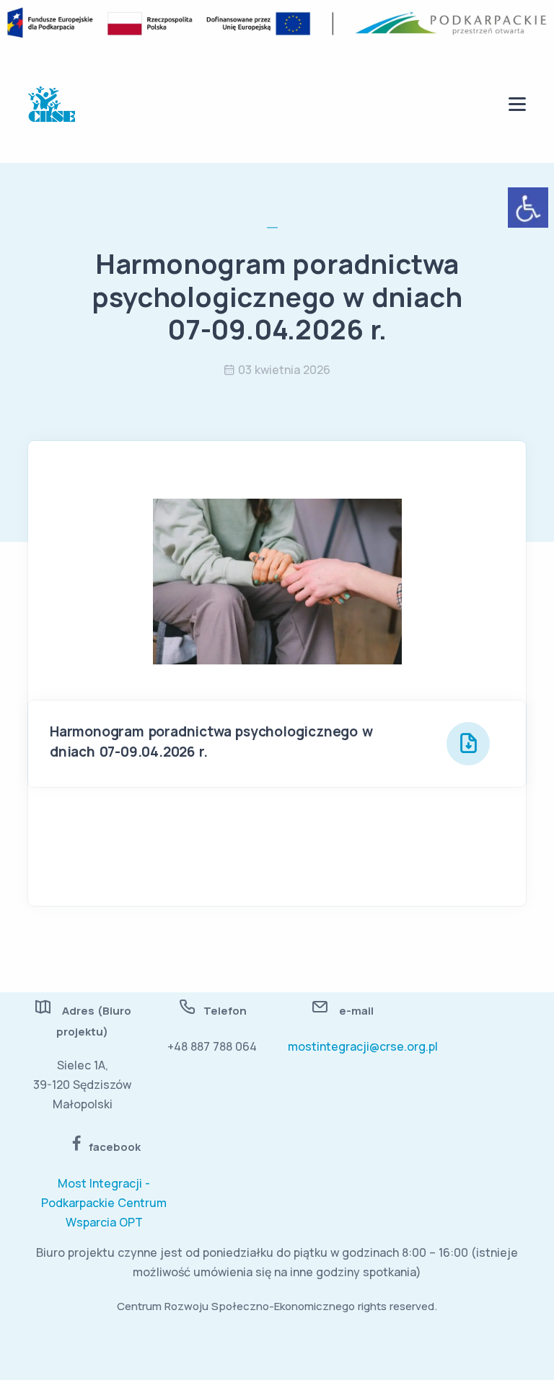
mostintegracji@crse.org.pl (363, 1046)
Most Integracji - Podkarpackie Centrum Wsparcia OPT (104, 1202)
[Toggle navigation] (517, 104)
